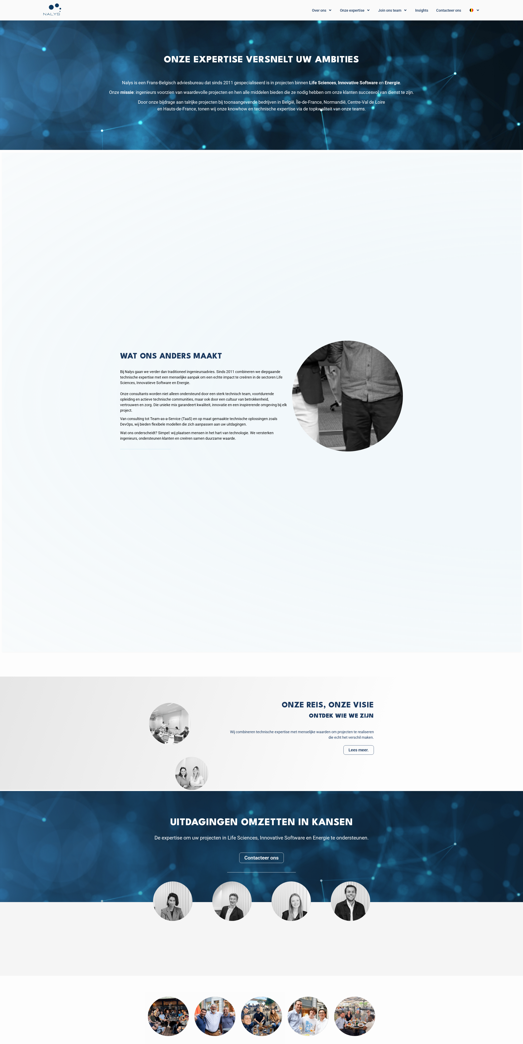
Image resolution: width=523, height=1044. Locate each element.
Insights (421, 10)
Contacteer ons (448, 10)
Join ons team (389, 10)
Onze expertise (352, 10)
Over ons (319, 10)
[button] (149, 1021)
